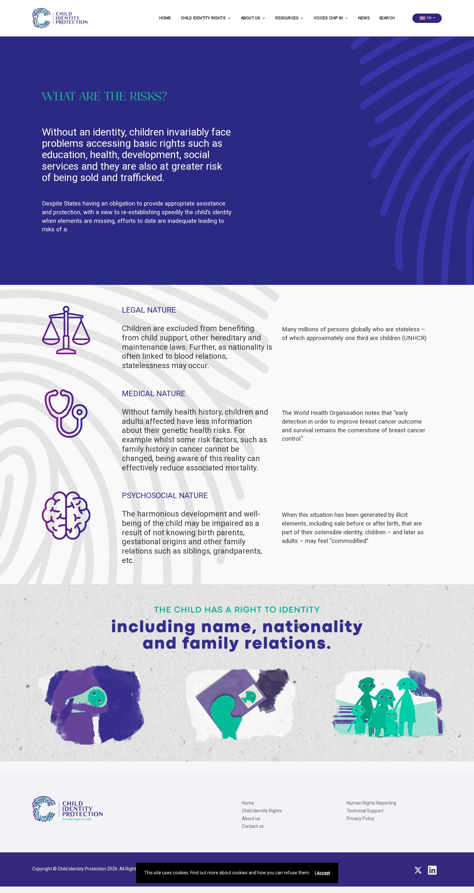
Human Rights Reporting (371, 803)
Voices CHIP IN (328, 18)
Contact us (253, 826)
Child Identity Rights (203, 18)
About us (250, 18)
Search (387, 18)
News (364, 18)
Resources (286, 18)
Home (165, 18)
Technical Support (365, 810)
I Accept (322, 873)
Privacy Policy (360, 818)
